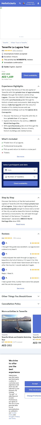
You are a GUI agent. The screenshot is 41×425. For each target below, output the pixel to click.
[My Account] (38, 3)
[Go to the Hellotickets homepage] (9, 3)
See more (20, 157)
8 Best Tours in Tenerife (19, 42)
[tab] (20, 86)
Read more (20, 224)
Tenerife (5, 42)
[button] (20, 86)
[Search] (20, 3)
